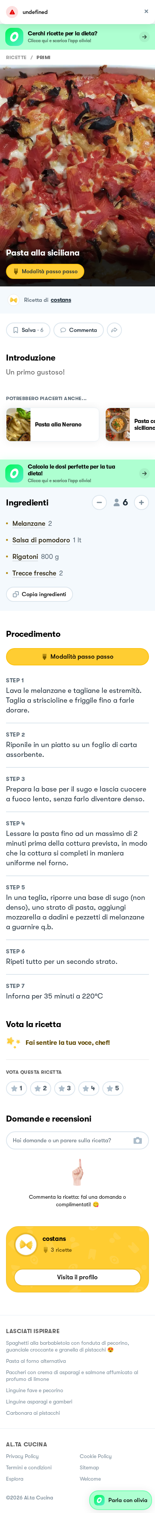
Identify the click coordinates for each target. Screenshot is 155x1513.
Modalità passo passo (50, 271)
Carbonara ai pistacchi (33, 1413)
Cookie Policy (96, 1456)
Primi (43, 57)
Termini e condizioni (29, 1467)
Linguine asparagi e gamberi (39, 1402)
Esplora (14, 1479)
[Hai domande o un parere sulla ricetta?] (71, 1141)
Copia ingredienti (44, 594)
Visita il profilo (77, 1277)
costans (61, 300)
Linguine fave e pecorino (34, 1390)
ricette (16, 57)
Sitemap (89, 1467)
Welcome (90, 1479)
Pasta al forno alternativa (36, 1361)
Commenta (83, 330)
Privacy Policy (22, 1456)
